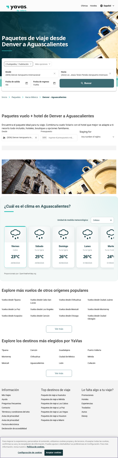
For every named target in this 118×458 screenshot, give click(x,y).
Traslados (86, 408)
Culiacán (91, 363)
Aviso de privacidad (10, 416)
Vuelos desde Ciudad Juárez (100, 300)
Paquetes (16, 97)
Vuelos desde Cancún (40, 316)
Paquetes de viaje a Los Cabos (54, 403)
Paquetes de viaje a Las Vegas (54, 412)
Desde (8, 72)
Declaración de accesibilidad (14, 428)
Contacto (6, 408)
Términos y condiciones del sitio (16, 412)
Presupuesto (46, 131)
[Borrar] (54, 73)
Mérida (91, 356)
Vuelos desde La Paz (11, 309)
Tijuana (5, 350)
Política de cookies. (36, 446)
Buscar (88, 83)
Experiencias (87, 403)
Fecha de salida (12, 82)
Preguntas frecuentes (11, 403)
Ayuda (4, 399)
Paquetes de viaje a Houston (53, 416)
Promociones (87, 395)
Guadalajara (64, 350)
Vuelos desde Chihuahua (70, 300)
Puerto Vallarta (94, 350)
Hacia (63, 72)
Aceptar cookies (53, 452)
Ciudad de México (67, 356)
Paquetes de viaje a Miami (52, 420)
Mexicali (5, 363)
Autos (84, 412)
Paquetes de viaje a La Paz (53, 408)
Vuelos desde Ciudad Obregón (97, 317)
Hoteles (93, 6)
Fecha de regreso (41, 82)
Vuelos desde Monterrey (98, 309)
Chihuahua (35, 356)
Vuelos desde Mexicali (68, 309)
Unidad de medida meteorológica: (72, 220)
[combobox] (20, 137)
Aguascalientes (37, 363)
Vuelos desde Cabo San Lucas (40, 301)
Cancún (33, 350)
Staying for (86, 131)
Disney (84, 416)
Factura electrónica (10, 424)
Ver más (59, 329)
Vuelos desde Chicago (69, 316)
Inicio (4, 97)
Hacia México (31, 97)
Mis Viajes (6, 395)
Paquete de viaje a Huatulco (53, 395)
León (61, 363)
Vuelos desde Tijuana (11, 300)
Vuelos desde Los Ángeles (41, 309)
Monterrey (6, 356)
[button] (15, 84)
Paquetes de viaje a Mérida (53, 399)
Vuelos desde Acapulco (12, 316)
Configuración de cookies (30, 452)
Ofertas (84, 6)
